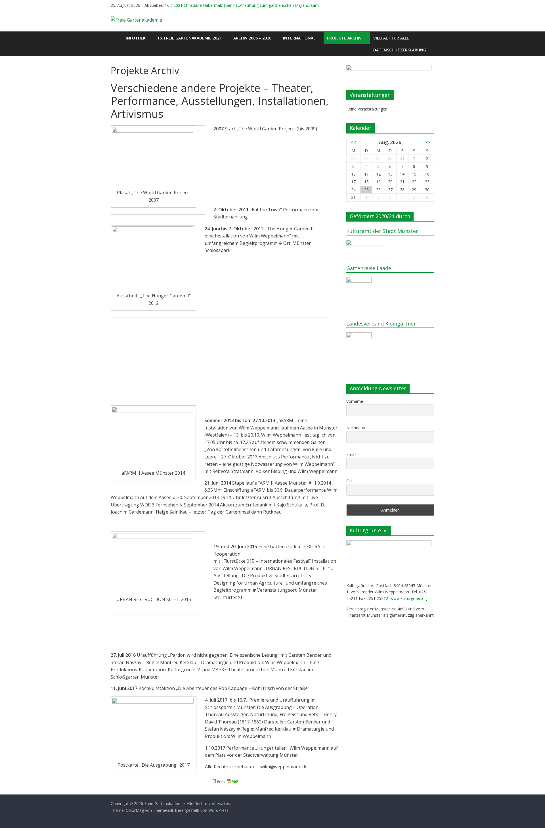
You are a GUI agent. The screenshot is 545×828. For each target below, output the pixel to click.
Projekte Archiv (344, 38)
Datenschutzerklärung (399, 50)
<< (353, 142)
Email (351, 454)
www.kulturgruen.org (409, 598)
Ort (349, 480)
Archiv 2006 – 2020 (252, 38)
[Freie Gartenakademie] (116, 38)
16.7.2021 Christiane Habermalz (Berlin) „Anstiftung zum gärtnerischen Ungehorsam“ (242, 5)
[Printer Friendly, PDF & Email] (224, 781)
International (299, 38)
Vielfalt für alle (391, 38)
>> (427, 142)
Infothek (136, 38)
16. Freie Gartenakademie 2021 (189, 38)
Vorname (354, 401)
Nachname (356, 427)
